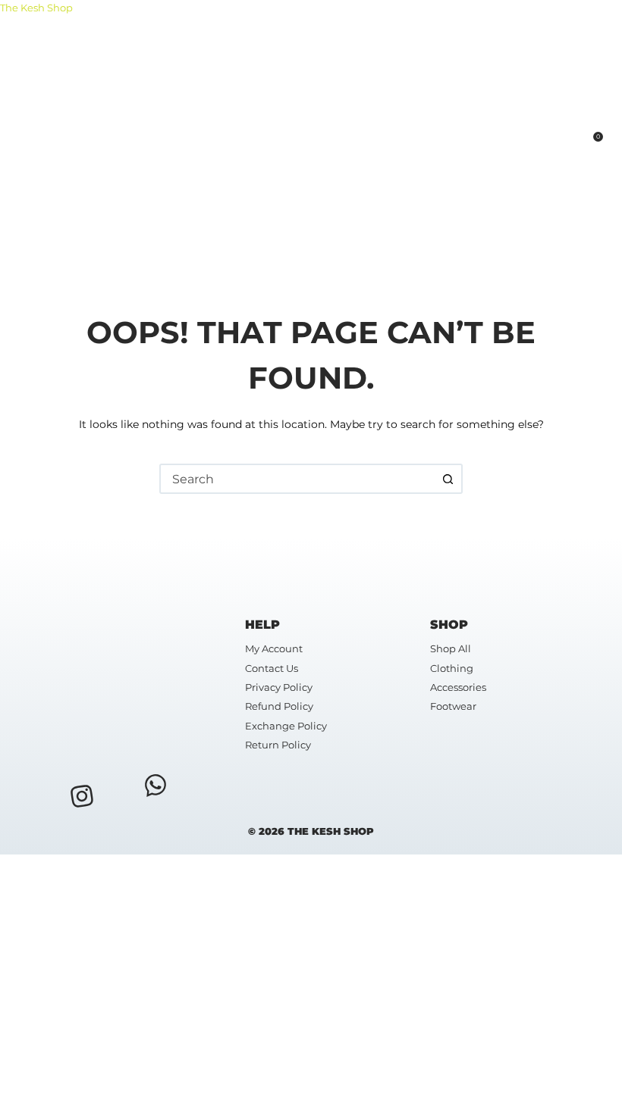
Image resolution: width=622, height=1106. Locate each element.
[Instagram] (82, 796)
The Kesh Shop (36, 8)
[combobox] (297, 479)
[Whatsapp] (155, 785)
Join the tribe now (133, 1066)
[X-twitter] (118, 790)
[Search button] (447, 478)
